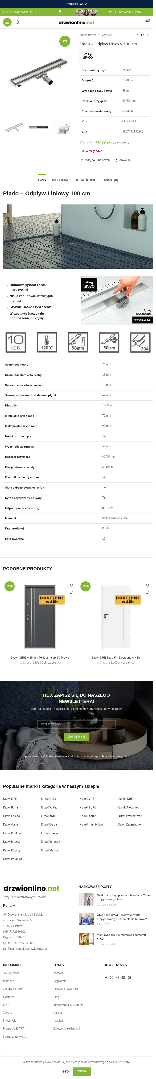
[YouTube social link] (123, 977)
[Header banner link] (76, 4)
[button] (71, 592)
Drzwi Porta (10, 807)
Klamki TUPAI (88, 807)
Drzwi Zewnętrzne (129, 824)
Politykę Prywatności (56, 756)
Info (65, 1071)
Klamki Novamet (128, 807)
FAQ (6, 1005)
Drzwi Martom (50, 850)
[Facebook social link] (106, 977)
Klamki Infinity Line (91, 824)
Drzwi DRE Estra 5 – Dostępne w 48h (116, 657)
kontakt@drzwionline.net (31, 948)
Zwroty (7, 1013)
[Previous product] (137, 35)
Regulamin (59, 981)
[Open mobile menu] (7, 22)
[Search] (18, 22)
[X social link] (111, 977)
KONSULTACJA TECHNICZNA (125, 12)
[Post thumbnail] (86, 900)
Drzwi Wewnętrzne (130, 816)
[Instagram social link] (117, 977)
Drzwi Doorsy (11, 850)
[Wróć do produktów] (142, 35)
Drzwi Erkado (11, 816)
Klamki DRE (125, 799)
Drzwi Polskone (12, 833)
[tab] (42, 179)
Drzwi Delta (48, 799)
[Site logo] (76, 22)
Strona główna (88, 35)
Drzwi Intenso (12, 842)
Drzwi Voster (11, 824)
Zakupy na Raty (13, 989)
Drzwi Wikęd (49, 807)
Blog (56, 997)
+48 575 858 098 (24, 943)
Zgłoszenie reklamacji (66, 1028)
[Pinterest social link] (129, 977)
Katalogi (58, 1020)
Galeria (57, 1013)
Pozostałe (106, 35)
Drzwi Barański (12, 859)
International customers (68, 1005)
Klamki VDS (87, 799)
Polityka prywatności (66, 989)
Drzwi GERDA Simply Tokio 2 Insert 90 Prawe (40, 657)
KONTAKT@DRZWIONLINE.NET (21, 12)
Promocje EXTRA (13, 1028)
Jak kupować (11, 973)
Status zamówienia (14, 1036)
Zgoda (82, 1071)
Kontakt (58, 973)
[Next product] (147, 35)
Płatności (8, 981)
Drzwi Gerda (49, 824)
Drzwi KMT (48, 816)
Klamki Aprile (88, 816)
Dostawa (8, 997)
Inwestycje (9, 1020)
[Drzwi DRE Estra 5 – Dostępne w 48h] (116, 617)
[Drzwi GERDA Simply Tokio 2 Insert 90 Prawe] (40, 617)
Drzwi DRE (10, 799)
